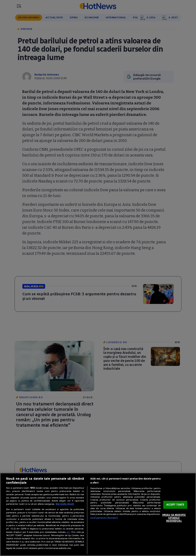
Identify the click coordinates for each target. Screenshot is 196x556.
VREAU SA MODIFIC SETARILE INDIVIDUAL (174, 518)
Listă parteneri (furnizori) (104, 517)
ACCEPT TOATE (175, 504)
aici (68, 532)
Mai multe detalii (65, 503)
